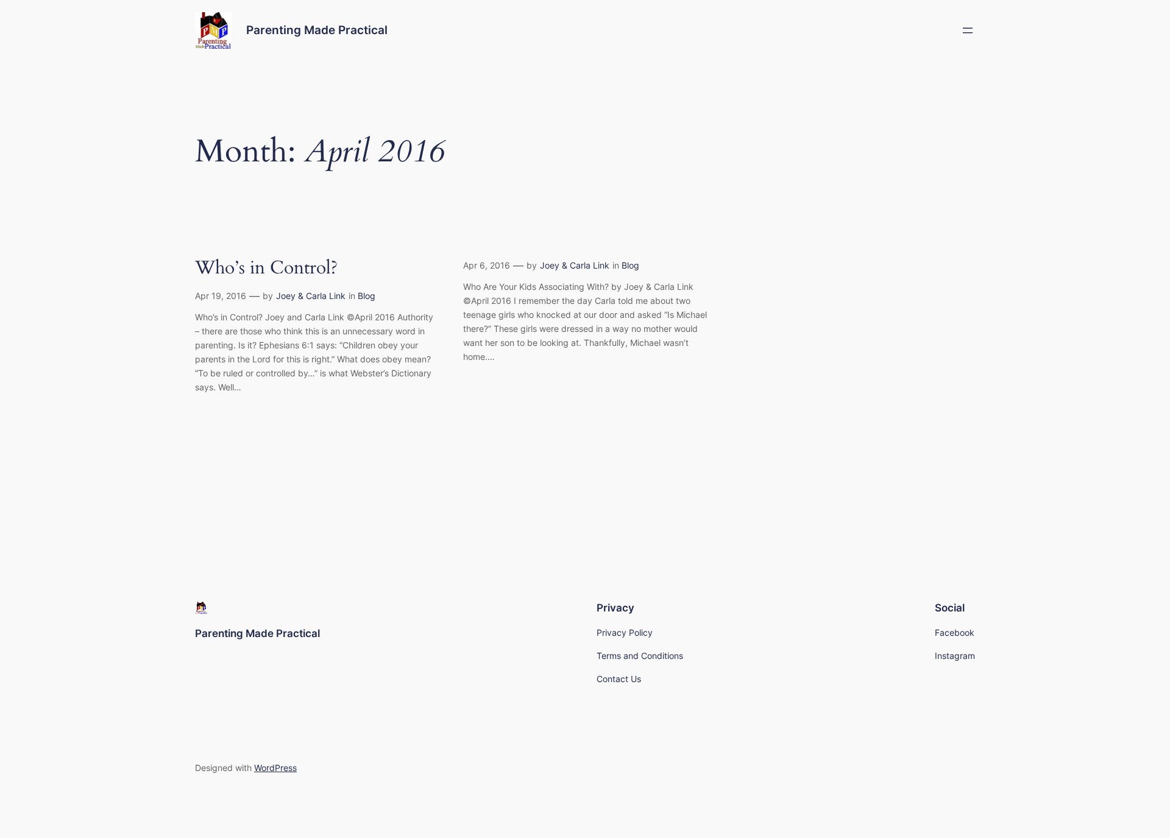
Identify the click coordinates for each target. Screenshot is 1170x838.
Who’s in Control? (266, 269)
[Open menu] (967, 30)
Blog (366, 295)
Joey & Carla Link (311, 295)
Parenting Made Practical (317, 30)
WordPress (275, 767)
